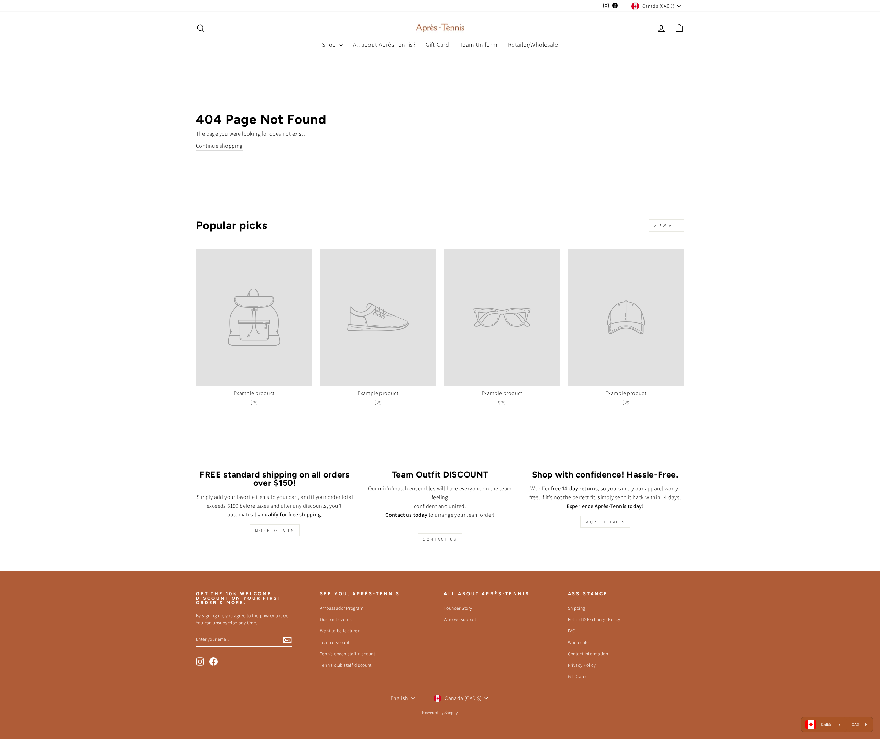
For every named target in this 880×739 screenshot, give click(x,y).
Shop (330, 45)
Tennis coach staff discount (347, 654)
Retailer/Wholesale (533, 45)
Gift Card (437, 45)
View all (666, 225)
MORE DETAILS (275, 530)
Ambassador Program (342, 608)
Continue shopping (219, 145)
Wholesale (578, 642)
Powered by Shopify (440, 712)
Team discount (335, 642)
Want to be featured (340, 631)
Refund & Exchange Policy (594, 619)
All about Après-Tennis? (384, 45)
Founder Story (458, 608)
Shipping (576, 608)
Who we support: (460, 619)
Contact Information (588, 654)
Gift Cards (578, 676)
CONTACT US (440, 539)
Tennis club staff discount (346, 665)
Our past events (336, 619)
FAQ (572, 631)
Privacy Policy (582, 665)
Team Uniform (479, 45)
